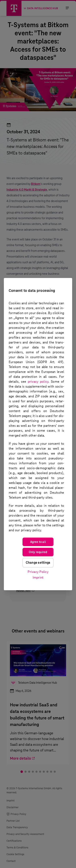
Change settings (38, 562)
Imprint (38, 577)
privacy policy (38, 381)
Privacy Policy (38, 572)
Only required (38, 552)
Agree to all (38, 542)
